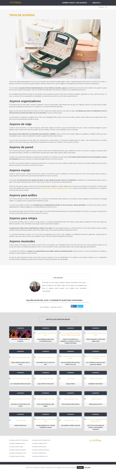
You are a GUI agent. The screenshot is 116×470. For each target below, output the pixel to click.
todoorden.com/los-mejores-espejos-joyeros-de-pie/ (56, 188)
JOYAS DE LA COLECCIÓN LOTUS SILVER (20, 405)
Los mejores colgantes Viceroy (17, 443)
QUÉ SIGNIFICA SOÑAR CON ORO (70, 425)
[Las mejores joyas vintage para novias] (70, 399)
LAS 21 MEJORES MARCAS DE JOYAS (20, 384)
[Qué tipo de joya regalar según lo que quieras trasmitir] (95, 420)
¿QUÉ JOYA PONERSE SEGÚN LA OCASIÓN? (20, 340)
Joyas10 (18, 2)
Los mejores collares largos (16, 446)
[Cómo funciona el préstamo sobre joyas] (95, 334)
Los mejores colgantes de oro (39, 443)
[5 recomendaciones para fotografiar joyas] (45, 334)
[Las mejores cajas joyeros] (70, 378)
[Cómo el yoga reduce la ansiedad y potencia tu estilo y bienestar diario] (70, 334)
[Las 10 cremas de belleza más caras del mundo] (95, 357)
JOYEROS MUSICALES (20, 425)
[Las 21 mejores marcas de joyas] (20, 378)
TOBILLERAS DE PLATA (95, 404)
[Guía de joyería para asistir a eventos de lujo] (70, 357)
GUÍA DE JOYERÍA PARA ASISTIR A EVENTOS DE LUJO (70, 363)
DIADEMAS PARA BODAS (95, 384)
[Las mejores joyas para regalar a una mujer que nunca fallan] (45, 399)
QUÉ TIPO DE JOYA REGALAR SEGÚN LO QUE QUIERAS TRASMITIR (95, 427)
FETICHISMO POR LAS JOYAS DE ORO (45, 363)
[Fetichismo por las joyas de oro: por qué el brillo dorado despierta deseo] (45, 357)
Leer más (87, 467)
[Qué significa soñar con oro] (70, 420)
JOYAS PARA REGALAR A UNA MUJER (45, 405)
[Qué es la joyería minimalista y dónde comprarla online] (45, 420)
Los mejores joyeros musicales (17, 456)
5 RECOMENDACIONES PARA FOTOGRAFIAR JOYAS (45, 340)
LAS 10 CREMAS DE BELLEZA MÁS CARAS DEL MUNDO (95, 363)
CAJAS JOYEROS (70, 384)
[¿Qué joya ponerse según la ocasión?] (20, 334)
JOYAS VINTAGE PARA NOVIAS (70, 404)
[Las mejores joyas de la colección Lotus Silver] (20, 399)
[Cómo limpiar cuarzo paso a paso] (20, 357)
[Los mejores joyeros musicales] (20, 420)
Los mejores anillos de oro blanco (40, 450)
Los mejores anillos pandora (39, 446)
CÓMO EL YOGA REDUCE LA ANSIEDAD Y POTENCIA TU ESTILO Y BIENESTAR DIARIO (70, 341)
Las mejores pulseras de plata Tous (41, 440)
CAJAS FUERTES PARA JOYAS (45, 384)
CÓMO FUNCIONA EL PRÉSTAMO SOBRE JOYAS (95, 340)
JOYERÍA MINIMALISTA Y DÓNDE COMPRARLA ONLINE (45, 426)
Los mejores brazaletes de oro (40, 456)
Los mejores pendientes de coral (17, 453)
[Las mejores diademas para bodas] (95, 378)
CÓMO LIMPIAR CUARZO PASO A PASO (20, 363)
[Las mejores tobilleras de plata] (95, 399)
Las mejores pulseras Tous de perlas (18, 440)
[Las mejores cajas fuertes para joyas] (45, 378)
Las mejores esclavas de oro (39, 453)
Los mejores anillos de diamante (17, 450)
